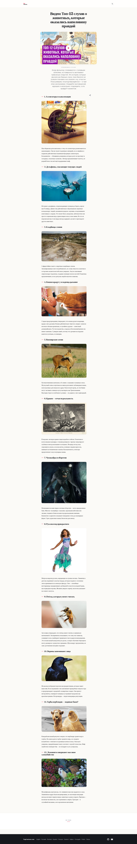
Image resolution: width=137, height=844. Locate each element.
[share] (90, 95)
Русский (44, 839)
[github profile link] (108, 839)
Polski (83, 839)
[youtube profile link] (112, 839)
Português (77, 839)
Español (55, 839)
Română (49, 839)
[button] (112, 3)
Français (60, 839)
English (38, 839)
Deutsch (66, 839)
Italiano (72, 839)
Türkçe (88, 839)
